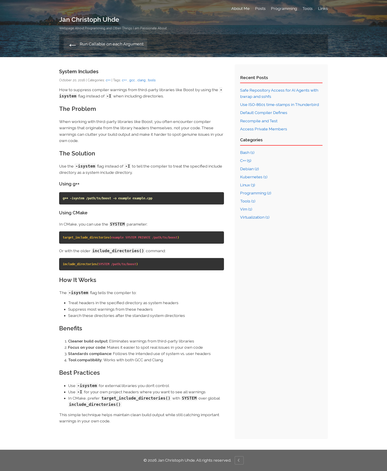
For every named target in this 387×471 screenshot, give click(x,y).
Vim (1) (246, 209)
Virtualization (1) (254, 217)
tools (152, 80)
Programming (284, 8)
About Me (240, 8)
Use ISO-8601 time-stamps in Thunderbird (279, 104)
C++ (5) (245, 160)
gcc (132, 80)
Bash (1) (247, 152)
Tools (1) (247, 201)
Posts (260, 8)
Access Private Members (263, 129)
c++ (108, 80)
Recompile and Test (258, 120)
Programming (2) (255, 193)
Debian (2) (249, 168)
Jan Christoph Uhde (89, 19)
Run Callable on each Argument (105, 43)
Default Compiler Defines (263, 112)
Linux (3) (247, 185)
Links (323, 8)
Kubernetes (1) (253, 176)
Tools (307, 8)
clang (141, 80)
